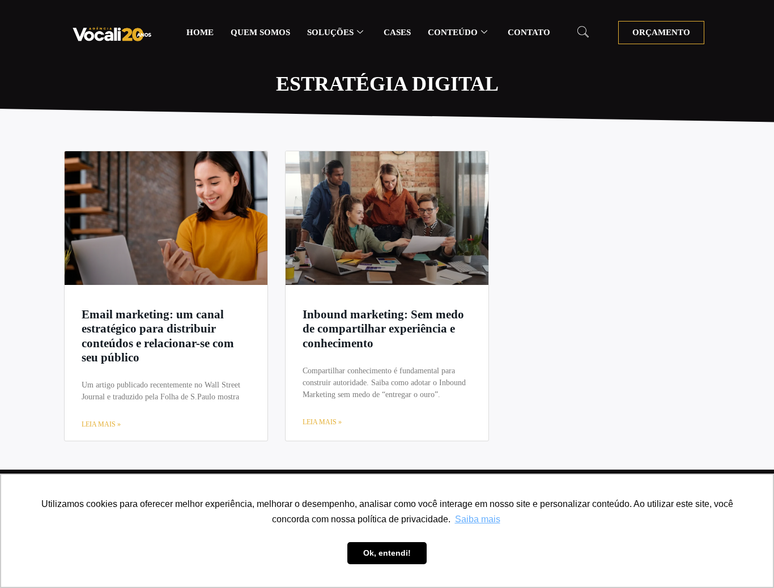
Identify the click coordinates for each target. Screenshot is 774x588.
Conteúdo (453, 32)
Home (200, 32)
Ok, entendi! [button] (387, 552)
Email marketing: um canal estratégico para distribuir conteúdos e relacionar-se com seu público (158, 336)
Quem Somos (260, 32)
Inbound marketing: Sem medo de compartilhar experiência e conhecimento (383, 329)
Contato (529, 32)
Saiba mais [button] (477, 519)
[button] (583, 33)
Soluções (330, 32)
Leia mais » (101, 424)
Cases (397, 32)
